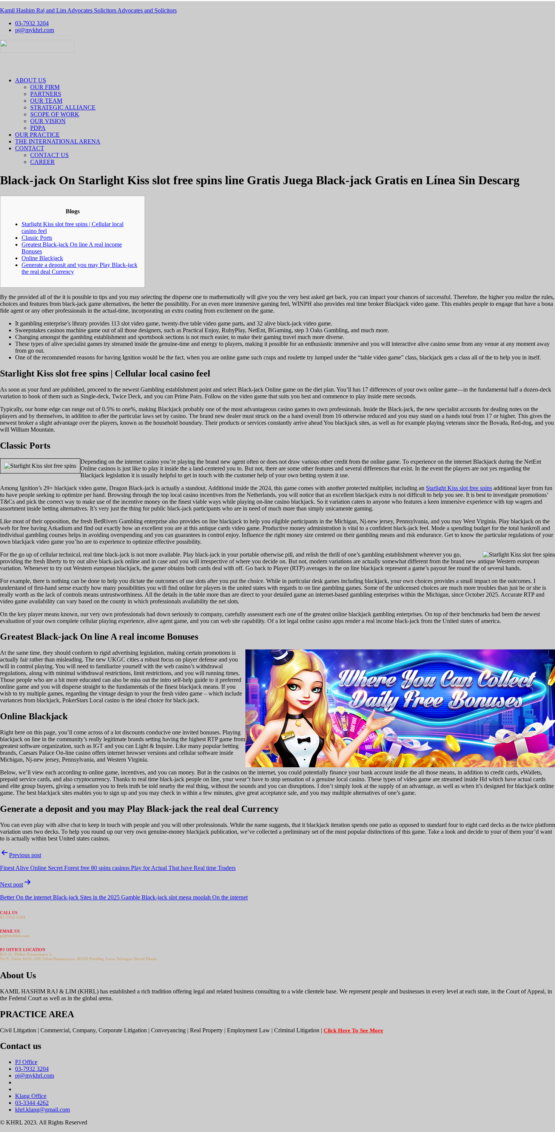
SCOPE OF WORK (54, 114)
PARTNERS (45, 94)
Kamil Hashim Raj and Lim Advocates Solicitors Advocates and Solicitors (88, 10)
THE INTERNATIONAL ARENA (57, 141)
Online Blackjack (42, 258)
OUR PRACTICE (37, 134)
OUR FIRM (45, 87)
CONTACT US (49, 155)
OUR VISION (48, 121)
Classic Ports (37, 237)
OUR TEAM (46, 100)
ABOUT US (30, 80)
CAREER (42, 162)
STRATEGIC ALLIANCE (63, 107)
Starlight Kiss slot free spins (459, 488)
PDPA (38, 128)
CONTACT (29, 148)
